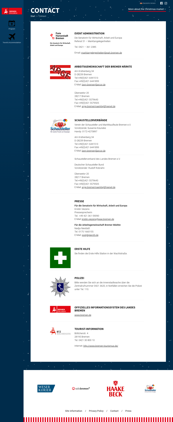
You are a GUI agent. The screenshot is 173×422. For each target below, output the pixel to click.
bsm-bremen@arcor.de (93, 84)
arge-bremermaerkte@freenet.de (98, 106)
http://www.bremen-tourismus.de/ (100, 345)
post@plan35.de (90, 235)
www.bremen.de (82, 315)
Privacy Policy (96, 410)
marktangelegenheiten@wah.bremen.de (101, 52)
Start (33, 16)
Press (128, 410)
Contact (114, 410)
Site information (73, 410)
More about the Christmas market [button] (146, 9)
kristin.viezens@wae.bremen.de (98, 219)
